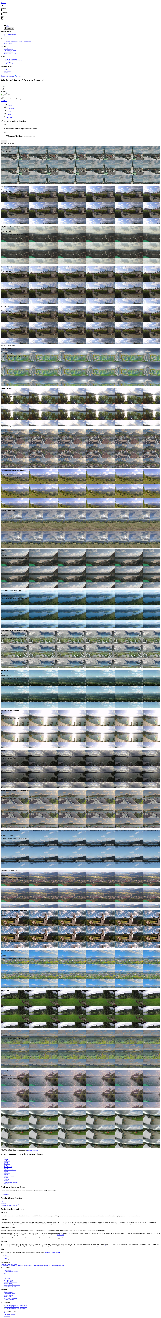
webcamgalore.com (32, 1150)
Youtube (24, 1308)
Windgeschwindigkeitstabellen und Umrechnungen (17, 41)
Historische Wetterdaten (10, 59)
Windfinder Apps (8, 49)
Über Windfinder (8, 52)
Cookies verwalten (9, 63)
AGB (5, 69)
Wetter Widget (8, 43)
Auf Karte (4, 101)
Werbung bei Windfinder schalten (13, 60)
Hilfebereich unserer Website (52, 1252)
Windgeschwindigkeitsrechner (102, 1246)
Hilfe (7, 26)
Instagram (24, 1307)
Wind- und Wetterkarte (10, 34)
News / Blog (7, 62)
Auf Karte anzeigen (8, 76)
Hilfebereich (60, 1235)
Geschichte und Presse (10, 50)
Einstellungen (10, 28)
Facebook (18, 76)
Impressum (7, 72)
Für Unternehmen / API (10, 53)
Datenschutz (7, 71)
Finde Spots (6, 1194)
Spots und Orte (8, 36)
